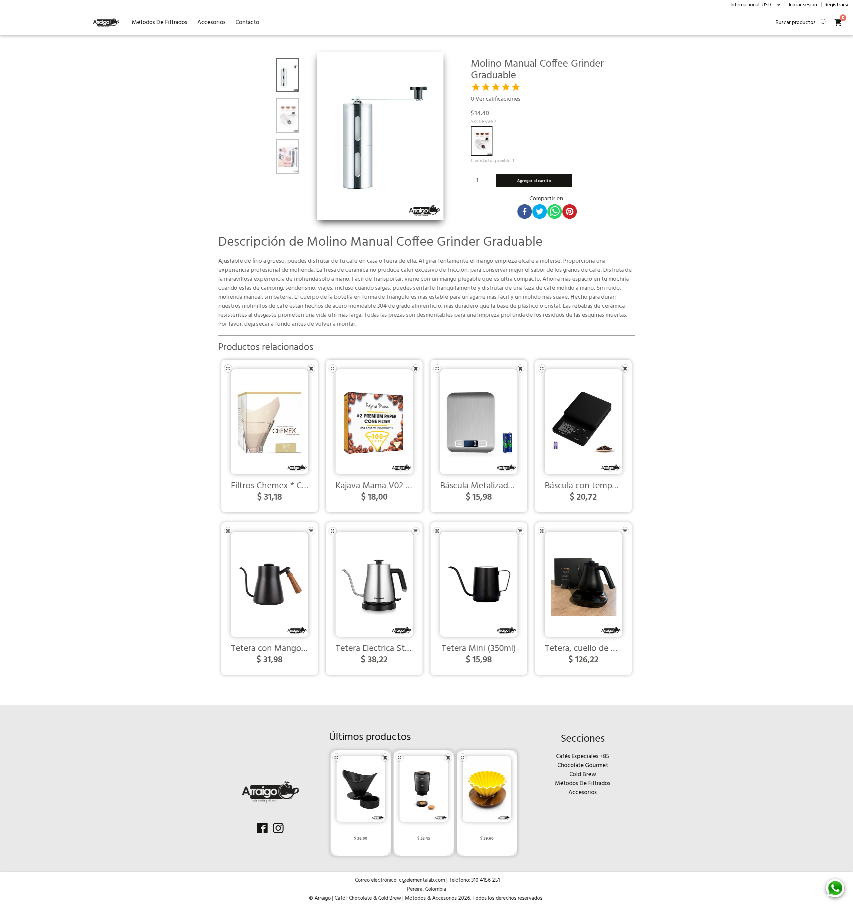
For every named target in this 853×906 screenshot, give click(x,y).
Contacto (247, 22)
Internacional (745, 5)
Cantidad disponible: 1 (492, 161)
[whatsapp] (554, 210)
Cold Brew (582, 774)
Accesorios (211, 22)
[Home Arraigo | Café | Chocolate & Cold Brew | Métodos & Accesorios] (106, 22)
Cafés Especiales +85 (582, 756)
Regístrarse (837, 5)
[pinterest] (569, 210)
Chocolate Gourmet (582, 765)
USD (766, 5)
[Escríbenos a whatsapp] (835, 888)
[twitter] (539, 210)
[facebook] (524, 210)
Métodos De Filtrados (159, 22)
